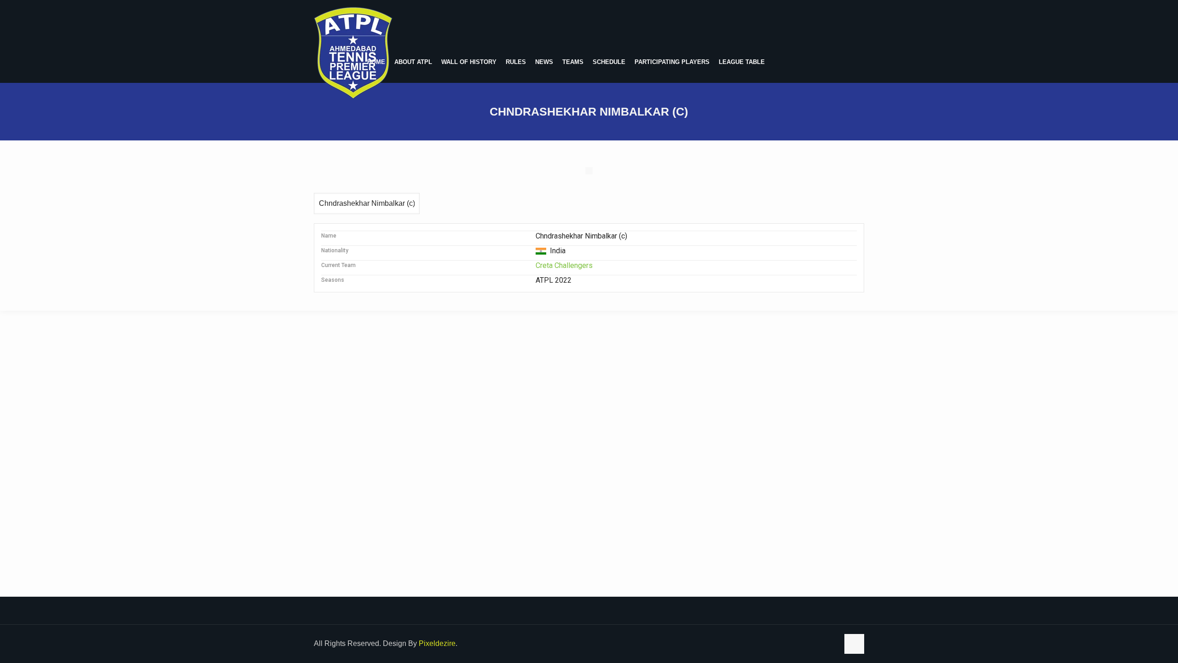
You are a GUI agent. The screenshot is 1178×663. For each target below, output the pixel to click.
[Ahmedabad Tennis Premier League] (353, 53)
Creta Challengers (564, 265)
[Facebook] (830, 643)
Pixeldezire (437, 643)
